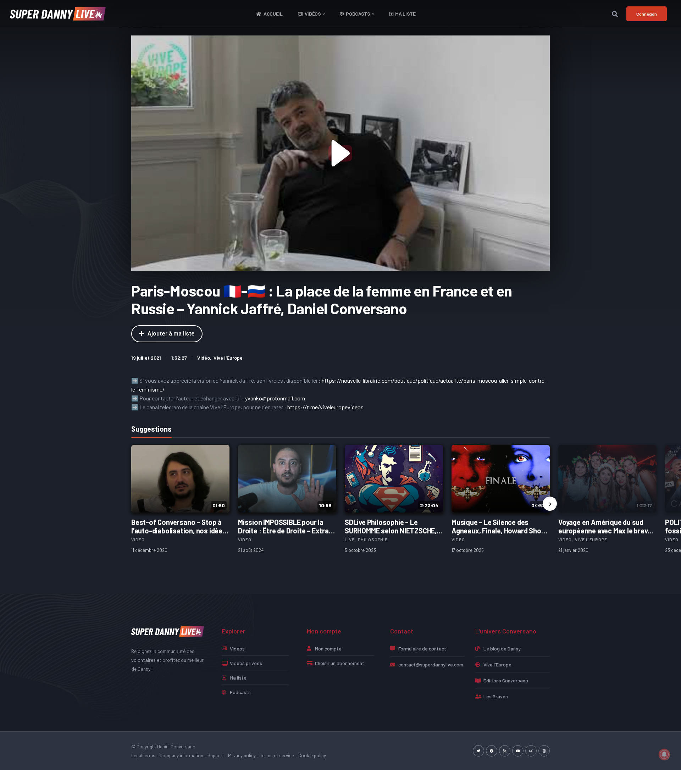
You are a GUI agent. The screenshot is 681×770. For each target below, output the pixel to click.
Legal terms (143, 755)
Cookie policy (312, 755)
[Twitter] (478, 751)
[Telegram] (491, 751)
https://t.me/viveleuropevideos (325, 407)
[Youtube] (518, 751)
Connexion (646, 13)
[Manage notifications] (664, 754)
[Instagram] (544, 751)
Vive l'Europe (228, 358)
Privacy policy (242, 755)
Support (215, 755)
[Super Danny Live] (167, 631)
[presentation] (550, 504)
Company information (181, 755)
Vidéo (203, 358)
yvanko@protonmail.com (275, 398)
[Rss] (504, 751)
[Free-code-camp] (531, 751)
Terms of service (277, 755)
